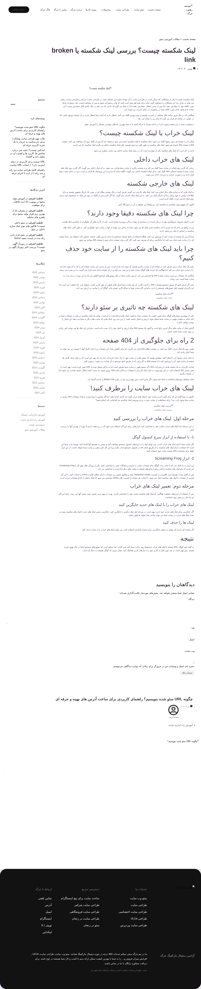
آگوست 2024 (38, 317)
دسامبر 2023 (38, 357)
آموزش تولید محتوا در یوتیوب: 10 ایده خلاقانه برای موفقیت (29, 201)
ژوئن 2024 (39, 327)
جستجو (41, 99)
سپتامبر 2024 (38, 312)
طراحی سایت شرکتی (89, 99)
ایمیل (191, 639)
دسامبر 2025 (38, 272)
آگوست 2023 (38, 367)
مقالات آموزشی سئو (169, 39)
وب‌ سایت (189, 651)
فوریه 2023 (39, 377)
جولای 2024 (39, 322)
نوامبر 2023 (39, 362)
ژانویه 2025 (39, 292)
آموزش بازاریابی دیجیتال (33, 414)
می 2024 (40, 332)
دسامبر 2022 (38, 382)
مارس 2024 (39, 342)
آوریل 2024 (39, 337)
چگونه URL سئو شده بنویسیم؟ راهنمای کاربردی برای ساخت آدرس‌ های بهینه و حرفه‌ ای (27, 130)
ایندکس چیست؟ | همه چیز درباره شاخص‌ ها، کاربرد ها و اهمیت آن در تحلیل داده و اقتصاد (27, 153)
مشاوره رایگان (19, 10)
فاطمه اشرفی (35, 198)
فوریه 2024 (39, 347)
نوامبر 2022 (39, 387)
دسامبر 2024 (38, 297)
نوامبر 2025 (39, 277)
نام (192, 628)
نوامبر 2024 (39, 302)
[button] (3, 773)
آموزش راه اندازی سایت (33, 419)
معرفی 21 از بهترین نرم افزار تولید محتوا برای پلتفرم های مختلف (28, 213)
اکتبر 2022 (40, 392)
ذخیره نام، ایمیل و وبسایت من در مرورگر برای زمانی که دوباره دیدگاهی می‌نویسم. (153, 666)
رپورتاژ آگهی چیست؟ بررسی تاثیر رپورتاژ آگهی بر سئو (27, 247)
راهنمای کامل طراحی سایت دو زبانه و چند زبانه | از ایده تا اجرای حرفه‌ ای (27, 173)
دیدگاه (190, 599)
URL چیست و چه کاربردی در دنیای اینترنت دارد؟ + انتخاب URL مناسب (27, 163)
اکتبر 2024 (40, 307)
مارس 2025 (39, 282)
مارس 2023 (39, 372)
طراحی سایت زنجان (69, 99)
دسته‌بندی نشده (37, 424)
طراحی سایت (138, 99)
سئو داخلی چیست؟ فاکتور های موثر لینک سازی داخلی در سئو (27, 226)
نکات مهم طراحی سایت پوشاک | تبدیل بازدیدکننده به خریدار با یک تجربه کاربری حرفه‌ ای (29, 141)
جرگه (141, 124)
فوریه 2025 (39, 287)
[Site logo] (188, 9)
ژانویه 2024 (39, 352)
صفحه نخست (189, 39)
